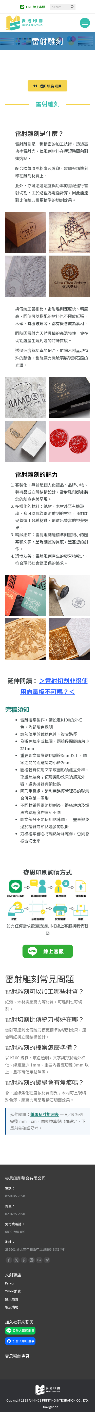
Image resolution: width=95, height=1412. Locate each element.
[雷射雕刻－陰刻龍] (25, 639)
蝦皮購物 (11, 1307)
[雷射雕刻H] (69, 441)
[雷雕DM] (25, 595)
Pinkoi (9, 1283)
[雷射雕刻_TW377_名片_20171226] (25, 397)
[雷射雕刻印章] (25, 276)
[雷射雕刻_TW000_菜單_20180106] (69, 232)
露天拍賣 (11, 1299)
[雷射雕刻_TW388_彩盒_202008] (69, 397)
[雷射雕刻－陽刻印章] (69, 639)
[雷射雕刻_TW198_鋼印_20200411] (69, 595)
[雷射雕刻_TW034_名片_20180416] (69, 276)
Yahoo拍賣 (13, 1291)
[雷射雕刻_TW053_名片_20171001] (25, 441)
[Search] (71, 7)
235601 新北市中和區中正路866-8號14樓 (35, 1249)
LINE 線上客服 (35, 7)
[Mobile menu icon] (85, 23)
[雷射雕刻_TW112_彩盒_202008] (25, 232)
